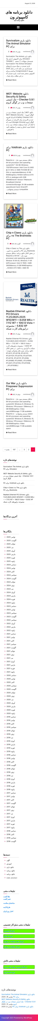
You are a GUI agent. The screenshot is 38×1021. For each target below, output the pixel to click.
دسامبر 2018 (11, 755)
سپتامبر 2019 (11, 727)
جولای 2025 (11, 544)
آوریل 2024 (11, 592)
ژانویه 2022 (11, 630)
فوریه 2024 (11, 599)
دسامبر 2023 (11, 606)
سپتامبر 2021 (11, 644)
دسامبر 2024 (11, 565)
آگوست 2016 (11, 841)
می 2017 (10, 814)
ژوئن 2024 (10, 585)
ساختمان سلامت (9, 903)
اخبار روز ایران (8, 911)
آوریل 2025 (11, 551)
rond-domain (26, 51)
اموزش (9, 864)
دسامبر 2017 (11, 793)
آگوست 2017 (11, 803)
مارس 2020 (11, 706)
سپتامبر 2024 (11, 575)
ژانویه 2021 (11, 672)
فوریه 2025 (11, 558)
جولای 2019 (11, 731)
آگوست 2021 (11, 648)
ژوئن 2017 (10, 810)
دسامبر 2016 (11, 831)
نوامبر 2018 (11, 758)
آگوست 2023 (11, 617)
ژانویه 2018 (11, 789)
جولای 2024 (11, 582)
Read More (11, 80)
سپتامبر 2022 (11, 620)
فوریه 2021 (11, 668)
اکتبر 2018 (10, 762)
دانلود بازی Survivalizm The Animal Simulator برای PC (18, 43)
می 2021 (10, 658)
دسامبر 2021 (11, 634)
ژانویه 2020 (11, 713)
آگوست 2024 (11, 578)
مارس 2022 (11, 627)
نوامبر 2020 (11, 679)
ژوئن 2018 (10, 772)
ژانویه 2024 (11, 603)
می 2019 (10, 738)
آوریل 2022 (11, 623)
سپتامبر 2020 (11, 686)
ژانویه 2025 (11, 561)
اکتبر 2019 (10, 724)
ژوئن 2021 (10, 655)
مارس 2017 (11, 821)
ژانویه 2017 (11, 827)
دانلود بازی (10, 867)
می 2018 (10, 776)
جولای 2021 (11, 651)
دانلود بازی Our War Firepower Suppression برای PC (19, 386)
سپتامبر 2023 (11, 613)
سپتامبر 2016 (11, 838)
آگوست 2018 (11, 765)
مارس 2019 (11, 744)
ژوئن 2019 (10, 734)
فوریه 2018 (11, 786)
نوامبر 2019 (11, 720)
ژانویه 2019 (11, 751)
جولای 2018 (11, 769)
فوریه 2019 (11, 748)
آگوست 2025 (11, 540)
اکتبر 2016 (10, 834)
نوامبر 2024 (11, 568)
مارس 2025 (11, 554)
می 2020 (10, 699)
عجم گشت (7, 899)
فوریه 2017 (11, 824)
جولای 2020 (11, 693)
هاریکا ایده (6, 907)
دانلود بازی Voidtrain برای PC (19, 149)
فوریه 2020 (11, 710)
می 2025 (10, 547)
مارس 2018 (11, 782)
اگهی (8, 860)
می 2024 (10, 589)
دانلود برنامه (11, 871)
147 (14, 450)
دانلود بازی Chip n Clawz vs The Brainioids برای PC (19, 235)
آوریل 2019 (11, 741)
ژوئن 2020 (10, 696)
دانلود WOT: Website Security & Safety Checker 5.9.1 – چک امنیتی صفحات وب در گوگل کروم (20, 98)
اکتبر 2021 (10, 641)
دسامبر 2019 (11, 717)
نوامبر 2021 (11, 637)
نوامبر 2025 (11, 537)
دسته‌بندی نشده (12, 878)
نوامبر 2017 (11, 796)
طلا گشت (6, 897)
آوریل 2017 (10, 817)
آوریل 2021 (11, 661)
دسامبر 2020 (11, 675)
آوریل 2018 (11, 779)
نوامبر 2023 (11, 610)
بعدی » (7, 450)
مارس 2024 (11, 596)
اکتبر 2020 (10, 682)
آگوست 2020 (11, 689)
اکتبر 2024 (10, 572)
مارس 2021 (11, 665)
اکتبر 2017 (10, 800)
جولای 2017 (11, 807)
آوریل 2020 (11, 703)
